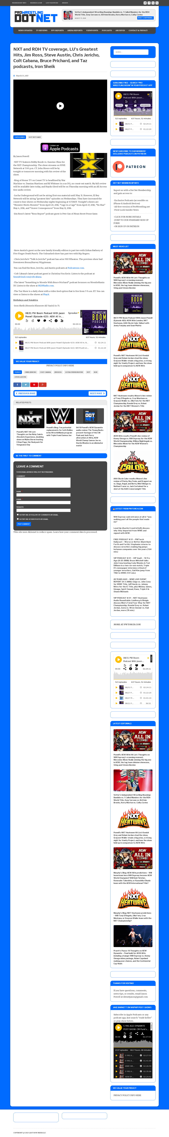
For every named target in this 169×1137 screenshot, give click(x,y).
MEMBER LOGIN (36, 3)
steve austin (20, 377)
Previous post (26, 393)
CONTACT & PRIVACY (138, 30)
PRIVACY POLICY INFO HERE (60, 365)
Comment (20, 476)
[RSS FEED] (153, 2)
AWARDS (65, 3)
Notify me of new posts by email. (33, 519)
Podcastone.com (76, 268)
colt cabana (45, 372)
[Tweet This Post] (26, 384)
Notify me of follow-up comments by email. (38, 515)
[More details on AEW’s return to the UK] (68, 19)
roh (95, 372)
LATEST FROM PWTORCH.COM (129, 508)
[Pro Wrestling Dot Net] (36, 16)
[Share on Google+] (43, 384)
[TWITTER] (145, 2)
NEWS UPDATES (25, 30)
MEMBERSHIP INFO (19, 3)
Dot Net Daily (35, 137)
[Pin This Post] (34, 384)
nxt (88, 372)
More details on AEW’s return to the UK (92, 12)
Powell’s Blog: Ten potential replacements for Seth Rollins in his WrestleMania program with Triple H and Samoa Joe (59, 431)
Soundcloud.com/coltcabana (27, 277)
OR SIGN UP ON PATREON (126, 226)
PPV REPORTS (57, 30)
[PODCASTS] (157, 2)
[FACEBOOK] (149, 2)
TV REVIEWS (41, 30)
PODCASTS (107, 30)
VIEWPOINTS (92, 30)
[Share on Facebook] (17, 384)
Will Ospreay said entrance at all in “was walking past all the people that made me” (133, 519)
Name (18, 492)
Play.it (46, 294)
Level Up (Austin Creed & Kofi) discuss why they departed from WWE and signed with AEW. (132, 530)
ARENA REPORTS (75, 30)
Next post (96, 393)
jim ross (58, 372)
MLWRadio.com (46, 285)
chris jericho (30, 372)
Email (19, 499)
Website (20, 507)
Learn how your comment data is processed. (75, 532)
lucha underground (74, 372)
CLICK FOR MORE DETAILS (127, 217)
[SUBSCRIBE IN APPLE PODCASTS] (60, 150)
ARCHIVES (120, 30)
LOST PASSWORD (52, 3)
